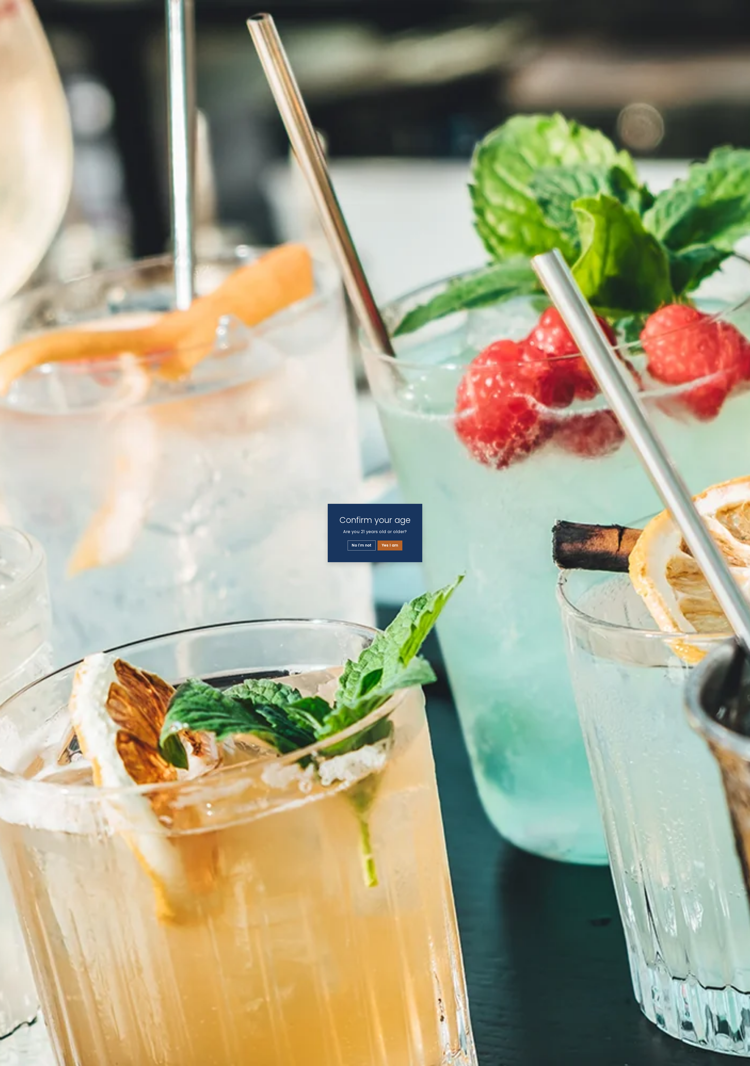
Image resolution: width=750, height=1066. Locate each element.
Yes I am (390, 545)
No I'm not (361, 545)
